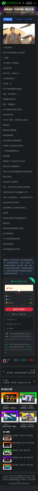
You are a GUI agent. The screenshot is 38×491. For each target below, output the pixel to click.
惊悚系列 (6, 406)
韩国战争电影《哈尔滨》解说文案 (23, 443)
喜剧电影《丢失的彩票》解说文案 (27, 427)
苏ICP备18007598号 (14, 483)
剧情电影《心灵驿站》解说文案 (27, 409)
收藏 (24, 360)
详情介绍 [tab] (9, 19)
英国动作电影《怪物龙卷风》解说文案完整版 (9, 427)
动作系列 (6, 424)
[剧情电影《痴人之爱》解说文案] (7, 459)
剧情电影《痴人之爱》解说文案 (22, 457)
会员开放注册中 (24, 483)
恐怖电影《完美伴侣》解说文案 (22, 435)
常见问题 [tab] (19, 19)
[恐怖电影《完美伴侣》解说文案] (7, 437)
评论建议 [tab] (30, 19)
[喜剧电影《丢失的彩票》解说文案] (28, 416)
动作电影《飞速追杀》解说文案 (22, 465)
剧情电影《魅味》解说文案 (21, 450)
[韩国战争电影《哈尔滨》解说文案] (7, 445)
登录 (29, 3)
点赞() (32, 360)
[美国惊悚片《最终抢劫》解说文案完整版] (10, 398)
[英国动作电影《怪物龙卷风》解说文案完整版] (10, 416)
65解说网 (20, 476)
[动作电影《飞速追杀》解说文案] (7, 467)
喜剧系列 (24, 424)
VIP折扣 (20, 294)
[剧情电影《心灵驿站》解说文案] (28, 398)
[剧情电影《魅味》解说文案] (7, 452)
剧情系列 (24, 406)
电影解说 (22, 12)
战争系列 (17, 12)
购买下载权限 (20, 309)
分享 (17, 360)
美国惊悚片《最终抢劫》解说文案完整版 (9, 409)
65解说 (8, 361)
